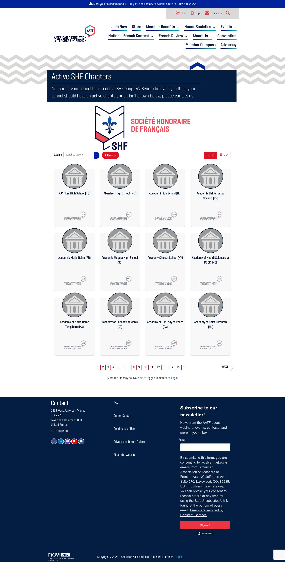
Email (182, 440)
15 (178, 367)
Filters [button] (109, 155)
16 (184, 367)
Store (136, 27)
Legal (178, 557)
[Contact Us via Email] (81, 441)
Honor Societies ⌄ (200, 27)
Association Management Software (62, 559)
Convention (227, 36)
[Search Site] (228, 13)
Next (225, 367)
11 (151, 367)
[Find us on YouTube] (74, 441)
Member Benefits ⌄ (162, 27)
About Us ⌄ (202, 36)
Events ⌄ (229, 27)
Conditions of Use (124, 429)
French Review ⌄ (173, 36)
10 (145, 367)
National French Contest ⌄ (131, 36)
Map (225, 155)
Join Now (119, 27)
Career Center (122, 416)
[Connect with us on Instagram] (67, 441)
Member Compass (201, 45)
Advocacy (229, 45)
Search (58, 155)
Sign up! (205, 525)
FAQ (116, 402)
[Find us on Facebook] (54, 441)
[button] (96, 155)
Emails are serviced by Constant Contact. (201, 512)
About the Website (125, 455)
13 (164, 367)
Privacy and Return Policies (130, 442)
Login (174, 378)
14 (171, 367)
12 (158, 367)
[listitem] (74, 194)
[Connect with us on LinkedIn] (61, 441)
